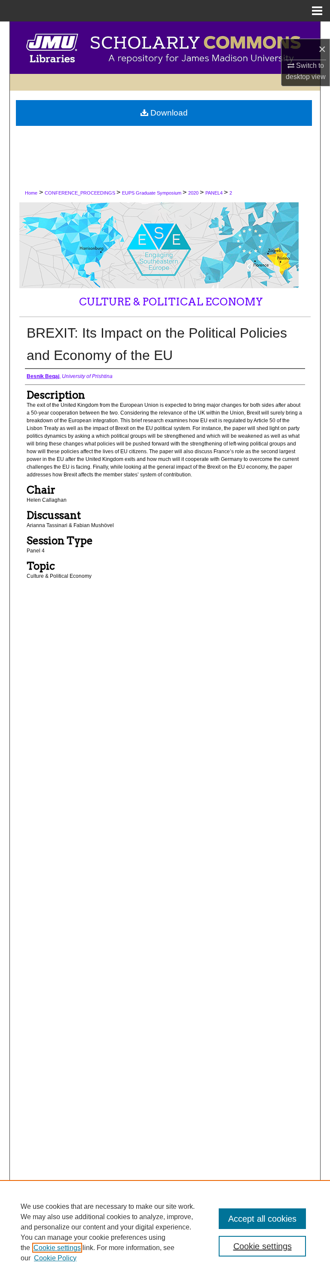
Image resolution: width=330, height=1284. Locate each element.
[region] (165, 1232)
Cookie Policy (55, 1258)
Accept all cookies (262, 1218)
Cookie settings (57, 1247)
